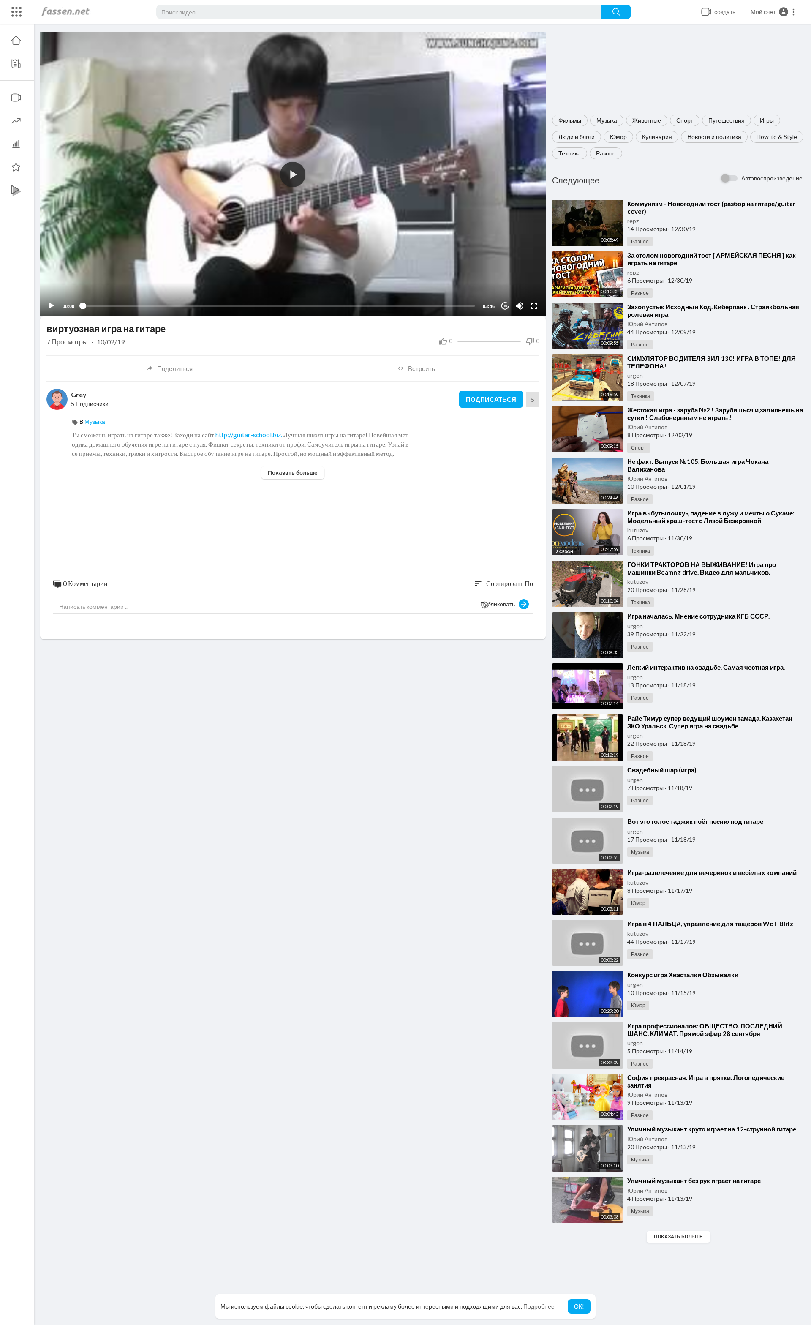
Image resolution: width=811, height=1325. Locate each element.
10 (505, 306)
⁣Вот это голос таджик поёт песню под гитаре (695, 821)
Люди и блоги (576, 136)
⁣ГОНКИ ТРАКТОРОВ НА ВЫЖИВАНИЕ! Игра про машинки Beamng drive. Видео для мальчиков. (701, 568)
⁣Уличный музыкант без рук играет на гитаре (694, 1180)
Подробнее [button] (539, 1306)
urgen (635, 375)
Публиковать (499, 604)
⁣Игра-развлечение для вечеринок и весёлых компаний (712, 872)
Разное (606, 153)
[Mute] (519, 306)
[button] (773, 12)
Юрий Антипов (647, 323)
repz (633, 220)
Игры (767, 120)
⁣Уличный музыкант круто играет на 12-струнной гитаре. (712, 1129)
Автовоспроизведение (772, 178)
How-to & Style (777, 136)
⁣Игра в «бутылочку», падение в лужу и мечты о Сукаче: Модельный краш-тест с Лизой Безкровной (711, 516)
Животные (646, 120)
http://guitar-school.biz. (248, 435)
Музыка (606, 120)
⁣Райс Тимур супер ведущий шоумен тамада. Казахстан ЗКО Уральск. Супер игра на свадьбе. (709, 722)
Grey (79, 394)
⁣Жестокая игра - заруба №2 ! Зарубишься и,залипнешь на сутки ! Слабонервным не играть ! (715, 413)
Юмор (618, 136)
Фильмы (569, 120)
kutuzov (637, 530)
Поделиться (175, 368)
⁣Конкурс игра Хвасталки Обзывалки (682, 975)
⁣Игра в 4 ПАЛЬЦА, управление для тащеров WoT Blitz (710, 923)
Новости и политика (714, 136)
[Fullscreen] (534, 306)
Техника (569, 153)
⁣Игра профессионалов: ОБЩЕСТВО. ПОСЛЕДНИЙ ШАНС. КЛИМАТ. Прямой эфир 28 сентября (704, 1029)
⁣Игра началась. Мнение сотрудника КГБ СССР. (698, 616)
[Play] (51, 306)
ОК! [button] (579, 1306)
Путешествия (726, 120)
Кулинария (657, 136)
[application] (293, 174)
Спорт (684, 120)
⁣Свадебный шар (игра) (662, 770)
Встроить (421, 368)
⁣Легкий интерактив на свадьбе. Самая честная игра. (706, 667)
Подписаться (491, 399)
